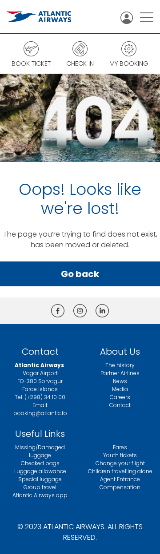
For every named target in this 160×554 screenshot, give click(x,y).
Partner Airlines (120, 373)
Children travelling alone (120, 471)
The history (120, 365)
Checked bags (40, 463)
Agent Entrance (120, 479)
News (120, 381)
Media (120, 389)
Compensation (120, 487)
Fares (120, 447)
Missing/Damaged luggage (40, 451)
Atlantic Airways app (40, 495)
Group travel (40, 487)
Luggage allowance (40, 471)
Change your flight (120, 463)
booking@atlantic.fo (40, 413)
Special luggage (40, 479)
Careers (120, 397)
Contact (120, 405)
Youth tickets (120, 455)
